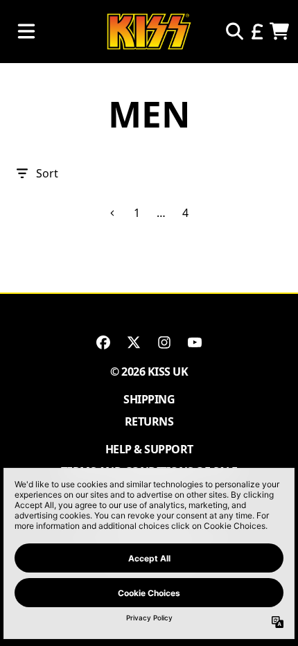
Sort (47, 173)
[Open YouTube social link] (194, 342)
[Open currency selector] (256, 31)
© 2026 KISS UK (149, 371)
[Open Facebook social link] (103, 342)
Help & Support (149, 449)
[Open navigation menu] (26, 31)
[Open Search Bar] (233, 31)
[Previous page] (112, 213)
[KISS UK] (149, 31)
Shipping (149, 399)
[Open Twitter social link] (134, 342)
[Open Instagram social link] (164, 342)
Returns (149, 421)
